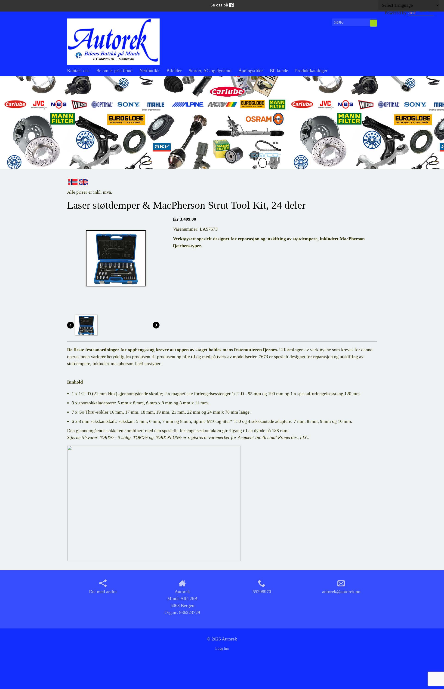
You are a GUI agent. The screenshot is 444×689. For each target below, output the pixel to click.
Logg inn (222, 648)
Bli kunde (279, 70)
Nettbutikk (149, 70)
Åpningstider (250, 70)
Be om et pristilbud (114, 70)
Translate (425, 12)
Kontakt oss (78, 70)
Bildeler (174, 70)
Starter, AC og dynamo (210, 70)
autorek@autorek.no (341, 591)
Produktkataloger (311, 70)
